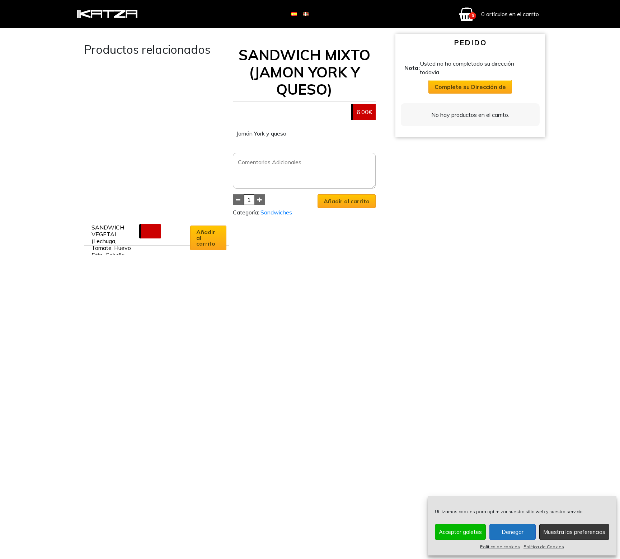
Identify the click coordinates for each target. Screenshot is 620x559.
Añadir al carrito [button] (205, 237)
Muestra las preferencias (574, 532)
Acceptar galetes (460, 532)
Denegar (512, 532)
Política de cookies (500, 546)
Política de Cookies (543, 546)
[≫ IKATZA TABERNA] (107, 14)
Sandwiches (276, 212)
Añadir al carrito (347, 201)
